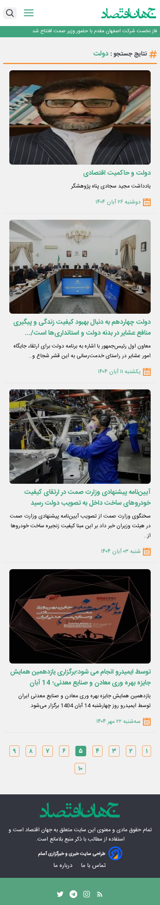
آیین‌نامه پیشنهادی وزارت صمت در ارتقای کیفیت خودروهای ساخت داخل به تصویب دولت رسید (87, 498)
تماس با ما (94, 865)
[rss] (100, 896)
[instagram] (86, 896)
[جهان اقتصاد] (129, 13)
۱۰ (80, 769)
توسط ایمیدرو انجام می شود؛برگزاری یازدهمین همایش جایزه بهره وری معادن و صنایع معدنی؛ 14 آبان (80, 677)
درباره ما (63, 865)
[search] (10, 13)
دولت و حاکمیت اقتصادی (117, 173)
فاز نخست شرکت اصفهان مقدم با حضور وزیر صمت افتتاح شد (94, 31)
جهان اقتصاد (38, 830)
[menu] (29, 13)
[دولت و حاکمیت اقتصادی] (80, 117)
